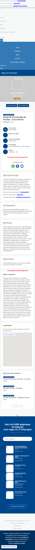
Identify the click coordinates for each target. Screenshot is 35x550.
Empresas (18, 51)
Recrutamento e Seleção (17, 62)
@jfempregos (17, 528)
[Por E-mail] (22, 166)
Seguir (17, 98)
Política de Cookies (19, 543)
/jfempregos (17, 525)
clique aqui (17, 3)
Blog (17, 55)
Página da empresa (11, 105)
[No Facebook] (17, 166)
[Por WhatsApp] (13, 166)
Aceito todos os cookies (9, 546)
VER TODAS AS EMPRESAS (17, 506)
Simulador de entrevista (20, 6)
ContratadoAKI (21, 1)
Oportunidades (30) (23, 105)
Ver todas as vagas (17, 405)
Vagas (17, 47)
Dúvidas (17, 58)
